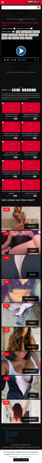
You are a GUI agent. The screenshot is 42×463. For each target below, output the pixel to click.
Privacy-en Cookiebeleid (11, 434)
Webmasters (8, 441)
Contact (7, 430)
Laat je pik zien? (30, 419)
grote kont (36, 31)
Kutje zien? (31, 226)
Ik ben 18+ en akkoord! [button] (21, 460)
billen (18, 31)
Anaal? (33, 250)
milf (26, 35)
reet (10, 38)
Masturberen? (30, 299)
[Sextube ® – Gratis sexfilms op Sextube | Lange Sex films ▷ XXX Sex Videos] (33, 2)
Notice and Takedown (11, 436)
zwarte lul (29, 38)
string (22, 38)
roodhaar (16, 38)
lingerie (21, 35)
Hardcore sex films (24, 28)
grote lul (4, 35)
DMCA (7, 437)
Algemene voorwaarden (22, 454)
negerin (4, 38)
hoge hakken (13, 35)
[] (38, 7)
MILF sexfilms (8, 31)
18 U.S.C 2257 (9, 439)
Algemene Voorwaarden (11, 432)
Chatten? (32, 323)
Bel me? (33, 274)
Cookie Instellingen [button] (25, 457)
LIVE (6, 209)
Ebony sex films (8, 28)
